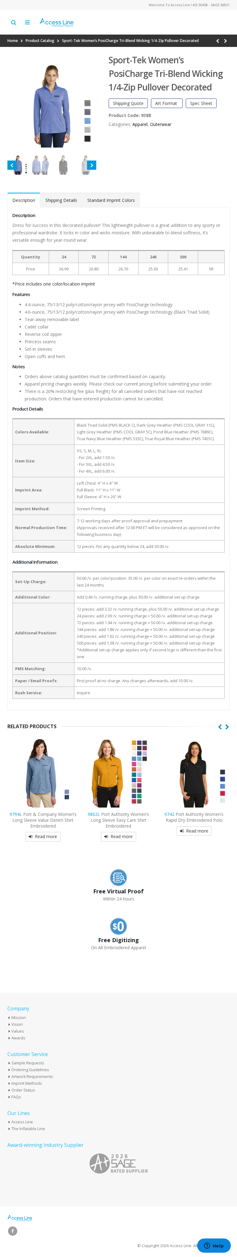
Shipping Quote (128, 103)
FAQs (16, 1097)
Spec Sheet (201, 103)
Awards (18, 1038)
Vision (17, 1024)
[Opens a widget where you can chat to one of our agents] (214, 1246)
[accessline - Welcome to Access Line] (56, 22)
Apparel (140, 124)
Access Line (22, 1122)
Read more (46, 836)
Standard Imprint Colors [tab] (111, 200)
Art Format (166, 103)
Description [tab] (23, 200)
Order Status (23, 1090)
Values (17, 1031)
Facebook (12, 1231)
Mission (18, 1017)
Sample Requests (27, 1063)
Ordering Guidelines (30, 1069)
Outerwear (160, 124)
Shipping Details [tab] (61, 200)
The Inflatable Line (28, 1128)
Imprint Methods (26, 1083)
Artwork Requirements (32, 1076)
